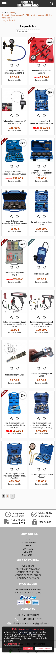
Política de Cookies (28, 578)
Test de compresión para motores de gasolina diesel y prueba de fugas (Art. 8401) (41, 425)
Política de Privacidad (28, 569)
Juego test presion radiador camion (41, 223)
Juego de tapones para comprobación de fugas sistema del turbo (14, 223)
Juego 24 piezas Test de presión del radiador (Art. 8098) (14, 172)
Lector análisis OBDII (41, 273)
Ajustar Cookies (44, 648)
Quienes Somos (28, 543)
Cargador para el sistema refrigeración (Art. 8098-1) (14, 71)
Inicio (28, 540)
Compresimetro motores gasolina (41, 71)
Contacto (28, 549)
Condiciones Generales (28, 575)
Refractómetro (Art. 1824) (14, 374)
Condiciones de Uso (28, 572)
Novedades (28, 555)
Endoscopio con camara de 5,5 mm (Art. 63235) (14, 122)
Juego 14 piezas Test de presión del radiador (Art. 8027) (42, 122)
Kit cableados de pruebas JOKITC (14, 273)
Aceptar (28, 648)
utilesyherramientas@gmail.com (30, 623)
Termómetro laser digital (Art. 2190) (41, 374)
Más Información (12, 643)
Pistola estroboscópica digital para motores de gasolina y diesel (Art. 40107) (41, 324)
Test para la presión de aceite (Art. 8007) (41, 475)
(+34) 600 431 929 (31, 619)
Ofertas (28, 552)
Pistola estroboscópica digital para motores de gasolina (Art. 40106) (14, 324)
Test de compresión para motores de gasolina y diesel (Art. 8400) (14, 475)
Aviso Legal (28, 566)
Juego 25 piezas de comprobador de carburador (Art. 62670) (41, 172)
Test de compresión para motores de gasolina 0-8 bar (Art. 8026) (14, 425)
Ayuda (28, 546)
